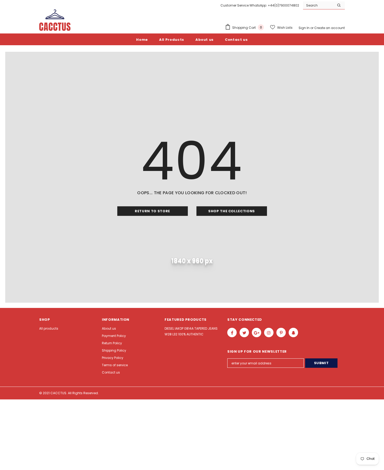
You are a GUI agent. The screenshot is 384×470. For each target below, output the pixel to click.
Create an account (329, 28)
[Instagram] (269, 332)
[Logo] (55, 20)
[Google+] (256, 332)
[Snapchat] (293, 332)
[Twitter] (244, 332)
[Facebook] (232, 332)
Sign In (304, 28)
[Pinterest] (281, 332)
